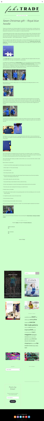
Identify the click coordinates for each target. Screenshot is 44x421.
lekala (29, 222)
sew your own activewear (30, 340)
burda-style (30, 317)
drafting (31, 319)
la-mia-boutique (27, 332)
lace (29, 332)
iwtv (27, 327)
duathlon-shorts (27, 322)
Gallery (17, 222)
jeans (33, 327)
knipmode (27, 329)
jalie (31, 327)
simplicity (33, 343)
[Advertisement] (32, 375)
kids (25, 222)
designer (28, 319)
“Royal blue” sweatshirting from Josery (27, 63)
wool (26, 347)
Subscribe (13, 401)
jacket (30, 327)
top (30, 222)
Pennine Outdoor (19, 62)
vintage (33, 345)
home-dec (26, 327)
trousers (27, 345)
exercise (32, 322)
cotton (26, 319)
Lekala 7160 (7, 58)
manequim (34, 334)
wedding (36, 345)
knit (26, 222)
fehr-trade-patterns (31, 325)
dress (35, 319)
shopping (27, 343)
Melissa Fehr (24, 414)
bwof (33, 317)
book (27, 317)
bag (25, 317)
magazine (28, 335)
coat (36, 317)
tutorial (30, 345)
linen (31, 332)
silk (31, 343)
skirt (35, 343)
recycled (30, 338)
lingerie (33, 332)
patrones (26, 338)
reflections (34, 338)
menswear (27, 336)
